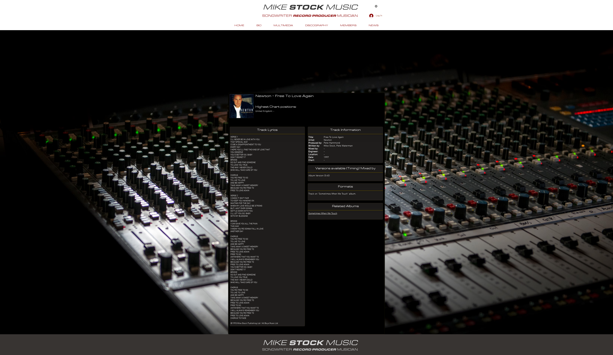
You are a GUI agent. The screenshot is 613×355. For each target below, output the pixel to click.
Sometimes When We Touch (322, 213)
